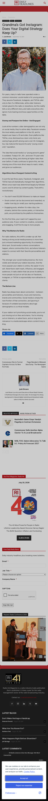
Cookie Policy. (29, 771)
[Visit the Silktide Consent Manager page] (40, 793)
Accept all (24, 778)
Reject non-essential (24, 785)
